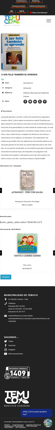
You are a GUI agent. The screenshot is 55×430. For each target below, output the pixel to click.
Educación (27, 201)
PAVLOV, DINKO (27, 205)
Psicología (35, 201)
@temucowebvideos (15, 354)
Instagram (11, 350)
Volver (6, 277)
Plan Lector (27, 265)
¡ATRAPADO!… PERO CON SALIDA (27, 192)
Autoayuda (27, 88)
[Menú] (47, 20)
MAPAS (21, 12)
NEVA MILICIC (28, 83)
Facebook (11, 345)
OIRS (11, 12)
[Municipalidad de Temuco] (22, 20)
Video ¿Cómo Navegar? (39, 13)
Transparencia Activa (18, 6)
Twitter (10, 341)
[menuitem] (21, 1)
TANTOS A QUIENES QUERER (27, 256)
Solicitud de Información (37, 6)
